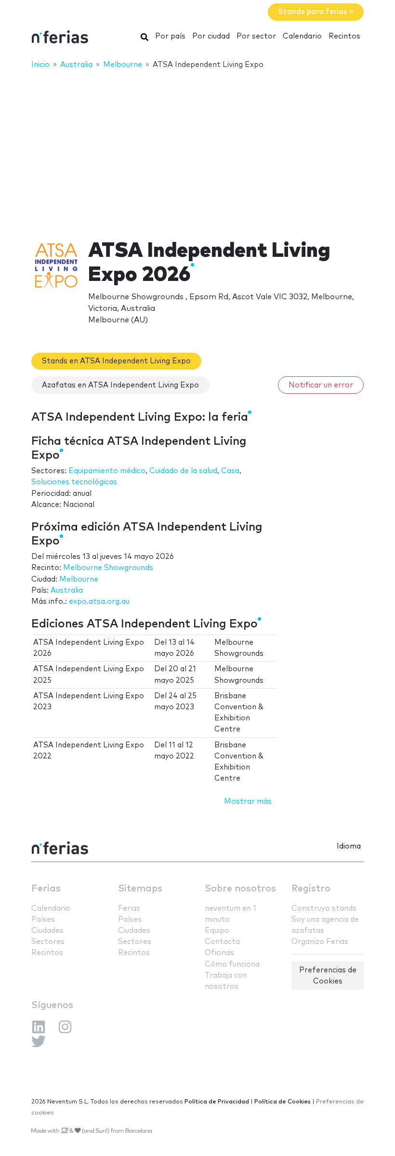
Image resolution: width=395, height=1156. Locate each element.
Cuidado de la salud (183, 471)
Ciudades (47, 930)
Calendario (302, 36)
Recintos (344, 36)
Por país (170, 36)
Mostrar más (248, 801)
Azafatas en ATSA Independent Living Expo (120, 385)
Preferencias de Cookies (327, 976)
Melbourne (78, 579)
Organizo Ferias (319, 941)
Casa (230, 471)
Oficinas (219, 953)
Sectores (48, 941)
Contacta (222, 941)
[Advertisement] (197, 147)
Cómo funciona (232, 964)
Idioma (349, 846)
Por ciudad (211, 36)
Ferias (46, 888)
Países (43, 919)
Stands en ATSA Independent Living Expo (116, 361)
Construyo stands (323, 908)
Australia (67, 590)
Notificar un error (321, 385)
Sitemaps (140, 888)
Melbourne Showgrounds (108, 567)
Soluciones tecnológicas (74, 482)
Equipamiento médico (106, 471)
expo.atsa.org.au (99, 601)
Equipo (217, 930)
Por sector (256, 36)
